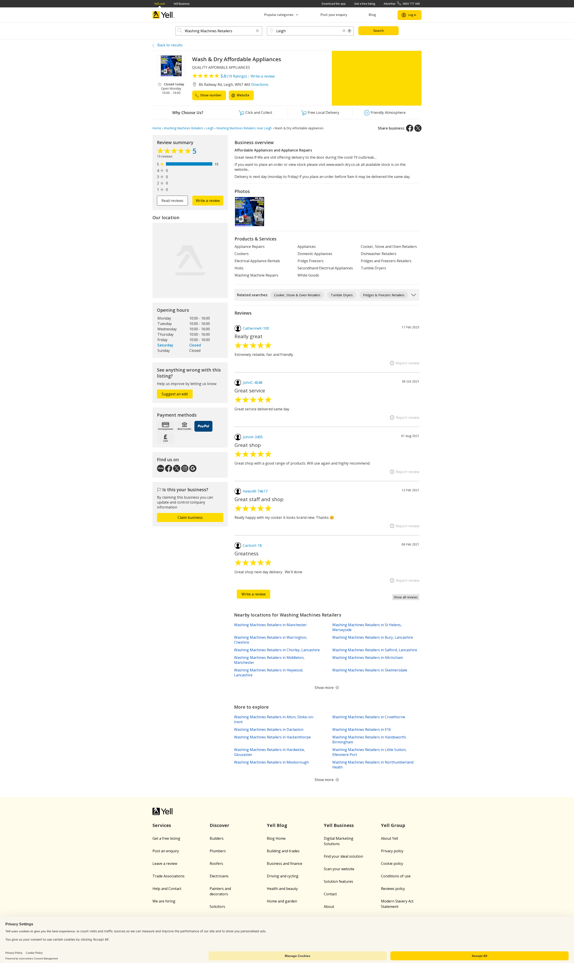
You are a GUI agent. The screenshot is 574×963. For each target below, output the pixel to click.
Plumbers (218, 850)
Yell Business (181, 4)
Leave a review (164, 863)
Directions (259, 84)
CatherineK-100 (256, 328)
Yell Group (393, 825)
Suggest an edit (175, 394)
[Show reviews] (174, 151)
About (329, 906)
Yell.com (159, 4)
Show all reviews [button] (406, 597)
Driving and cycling (282, 876)
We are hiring (163, 901)
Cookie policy (392, 863)
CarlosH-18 (252, 545)
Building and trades (283, 850)
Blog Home (276, 838)
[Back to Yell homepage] (163, 15)
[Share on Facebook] (409, 128)
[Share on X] (418, 128)
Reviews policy (393, 888)
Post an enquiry (165, 850)
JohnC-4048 (252, 382)
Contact (330, 894)
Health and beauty (282, 888)
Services (161, 825)
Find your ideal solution (343, 856)
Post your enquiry (333, 14)
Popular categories (279, 14)
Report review (407, 363)
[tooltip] (350, 31)
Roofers (216, 863)
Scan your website (339, 868)
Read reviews (172, 200)
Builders (217, 838)
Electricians (219, 876)
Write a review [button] (208, 200)
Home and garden (282, 901)
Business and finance (284, 863)
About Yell (389, 838)
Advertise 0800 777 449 (402, 4)
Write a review (263, 76)
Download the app (334, 4)
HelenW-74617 (255, 491)
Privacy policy (392, 850)
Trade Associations (168, 876)
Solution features (338, 881)
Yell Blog (277, 825)
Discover (219, 825)
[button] (257, 31)
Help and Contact (166, 888)
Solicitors (217, 906)
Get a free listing (364, 4)
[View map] (190, 260)
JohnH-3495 (253, 437)
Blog (372, 14)
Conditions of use (396, 876)
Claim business (190, 517)
